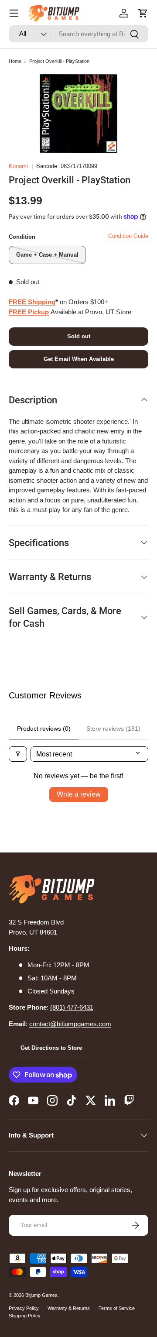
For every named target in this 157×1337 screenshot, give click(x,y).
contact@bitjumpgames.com (70, 1024)
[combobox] (78, 33)
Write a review (79, 794)
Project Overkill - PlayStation (59, 61)
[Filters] (18, 754)
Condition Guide (128, 236)
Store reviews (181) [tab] (113, 728)
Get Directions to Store (51, 1048)
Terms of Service (117, 1308)
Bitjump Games (41, 1295)
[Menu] (14, 13)
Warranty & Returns (69, 1308)
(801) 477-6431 (71, 1007)
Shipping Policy (25, 1315)
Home (15, 61)
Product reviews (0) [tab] (44, 728)
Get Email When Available (79, 359)
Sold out (78, 336)
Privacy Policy (24, 1308)
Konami (18, 166)
